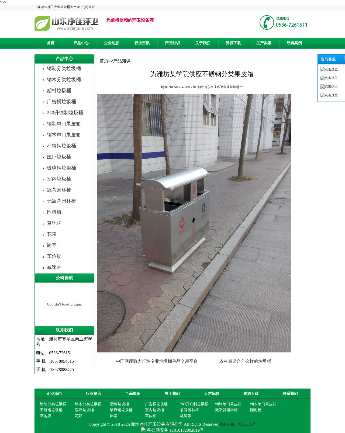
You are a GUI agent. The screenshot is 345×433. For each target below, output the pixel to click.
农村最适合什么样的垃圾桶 (245, 361)
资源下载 (233, 43)
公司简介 (88, 7)
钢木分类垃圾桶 (64, 79)
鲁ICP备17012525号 (237, 424)
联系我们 (290, 394)
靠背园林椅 (59, 190)
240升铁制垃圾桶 (65, 112)
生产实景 (263, 43)
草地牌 (54, 223)
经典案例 (294, 43)
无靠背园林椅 (61, 201)
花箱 (52, 234)
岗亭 (52, 245)
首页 (50, 43)
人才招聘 (211, 394)
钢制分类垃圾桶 (64, 68)
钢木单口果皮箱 (64, 134)
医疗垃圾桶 (59, 157)
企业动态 (111, 43)
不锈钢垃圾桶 (61, 145)
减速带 (54, 267)
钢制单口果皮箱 (64, 123)
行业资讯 (142, 43)
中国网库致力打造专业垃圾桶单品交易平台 (157, 361)
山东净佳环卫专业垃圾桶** (223, 87)
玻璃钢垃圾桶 (61, 168)
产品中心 (81, 43)
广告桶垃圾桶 (61, 101)
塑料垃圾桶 (59, 90)
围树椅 (54, 212)
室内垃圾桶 (59, 179)
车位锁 (54, 256)
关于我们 (203, 43)
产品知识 (172, 43)
